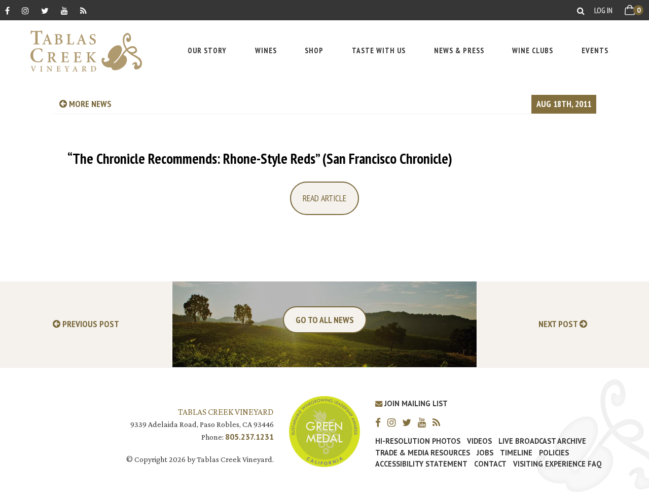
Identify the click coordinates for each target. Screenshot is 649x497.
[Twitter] (45, 10)
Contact (490, 464)
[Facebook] (7, 10)
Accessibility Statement (421, 464)
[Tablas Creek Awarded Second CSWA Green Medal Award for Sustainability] (324, 430)
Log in (603, 10)
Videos (479, 441)
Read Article (324, 198)
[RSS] (83, 10)
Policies (554, 452)
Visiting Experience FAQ (557, 464)
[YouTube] (64, 10)
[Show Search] (581, 10)
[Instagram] (25, 10)
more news (89, 104)
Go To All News (325, 320)
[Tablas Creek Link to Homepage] (81, 51)
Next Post (559, 324)
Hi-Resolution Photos (417, 441)
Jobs (485, 452)
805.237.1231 (249, 437)
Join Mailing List (415, 403)
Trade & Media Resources (422, 452)
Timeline (516, 452)
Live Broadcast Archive (542, 441)
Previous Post (89, 324)
